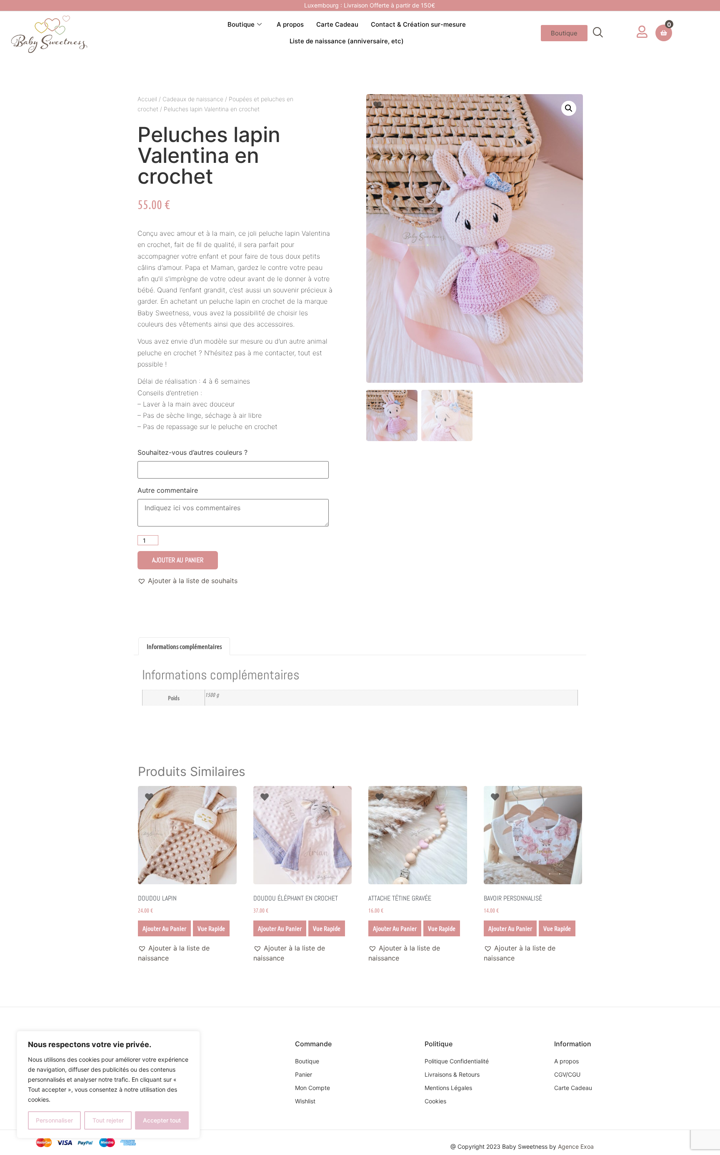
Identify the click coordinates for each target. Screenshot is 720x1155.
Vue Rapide (211, 928)
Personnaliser (54, 1120)
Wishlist (305, 1101)
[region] (108, 1084)
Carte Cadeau (337, 24)
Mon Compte (312, 1087)
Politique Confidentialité (457, 1061)
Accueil (147, 98)
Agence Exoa (576, 1146)
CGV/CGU (567, 1074)
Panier (303, 1074)
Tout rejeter (108, 1120)
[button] (598, 33)
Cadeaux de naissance (192, 98)
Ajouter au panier (177, 560)
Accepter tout (162, 1120)
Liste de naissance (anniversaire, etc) (347, 41)
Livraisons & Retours (452, 1074)
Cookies (435, 1101)
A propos (290, 24)
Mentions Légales (448, 1087)
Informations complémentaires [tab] (184, 646)
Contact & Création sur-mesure (418, 24)
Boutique (241, 24)
